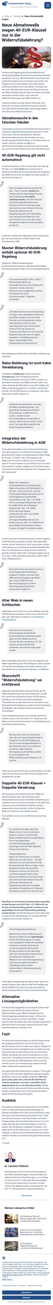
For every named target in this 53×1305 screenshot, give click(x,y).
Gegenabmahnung (20, 132)
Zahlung (17, 16)
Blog (7, 16)
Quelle (31, 666)
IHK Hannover (33, 816)
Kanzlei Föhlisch (32, 7)
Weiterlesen (26, 1195)
